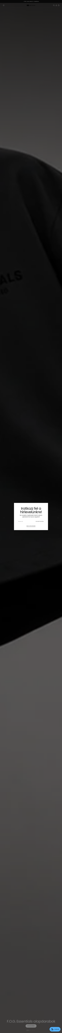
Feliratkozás (40, 521)
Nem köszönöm (31, 526)
